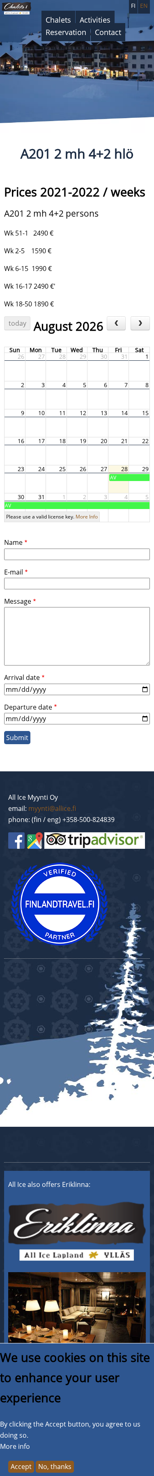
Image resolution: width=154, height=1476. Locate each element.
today (17, 323)
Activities (95, 20)
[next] (140, 323)
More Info (87, 516)
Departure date (28, 707)
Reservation (66, 32)
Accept (21, 1466)
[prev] (116, 323)
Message (17, 601)
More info (15, 1446)
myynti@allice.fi (52, 808)
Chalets (58, 20)
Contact (108, 32)
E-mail (13, 572)
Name (13, 542)
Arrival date (22, 677)
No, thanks (54, 1466)
